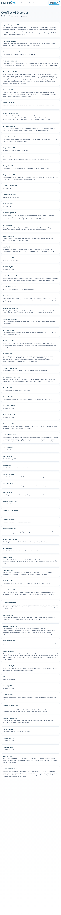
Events (35, 3)
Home (22, 3)
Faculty (29, 3)
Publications (43, 3)
